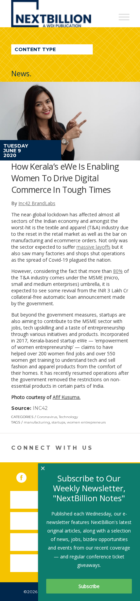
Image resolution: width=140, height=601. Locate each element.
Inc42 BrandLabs (36, 203)
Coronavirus (47, 417)
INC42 (40, 408)
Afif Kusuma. (67, 397)
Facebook (26, 476)
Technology (68, 417)
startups (58, 422)
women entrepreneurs (86, 422)
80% (118, 271)
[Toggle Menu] (124, 17)
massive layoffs (93, 247)
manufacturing (37, 422)
